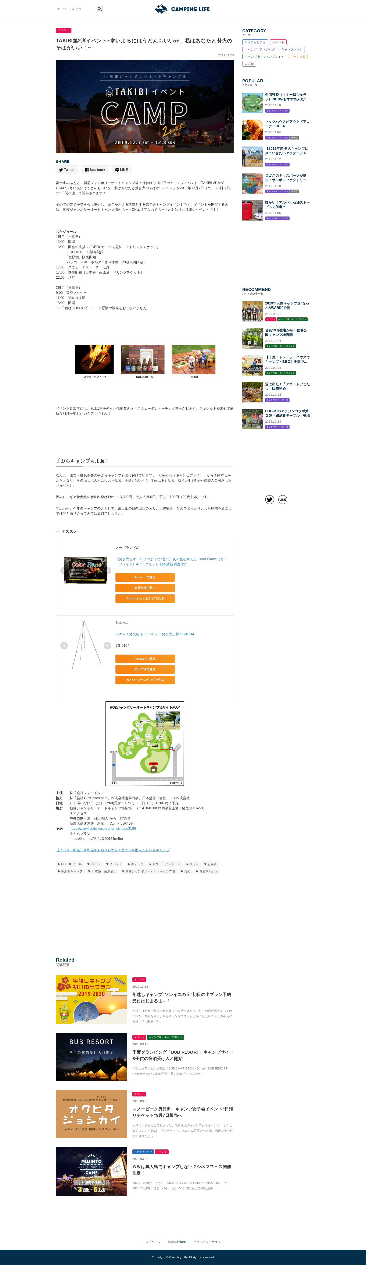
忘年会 (212, 864)
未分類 (249, 64)
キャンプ (137, 864)
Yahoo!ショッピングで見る (145, 598)
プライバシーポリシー (208, 1242)
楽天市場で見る (145, 587)
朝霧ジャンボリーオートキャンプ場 (150, 871)
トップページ (152, 1242)
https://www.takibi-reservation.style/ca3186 (103, 828)
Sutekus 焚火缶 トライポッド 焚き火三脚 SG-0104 (154, 634)
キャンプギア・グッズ (260, 49)
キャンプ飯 (297, 56)
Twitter (69, 170)
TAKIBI (96, 864)
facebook (97, 170)
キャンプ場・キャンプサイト (264, 56)
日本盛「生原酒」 (104, 871)
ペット (194, 864)
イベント (64, 30)
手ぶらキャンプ (72, 871)
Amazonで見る (145, 577)
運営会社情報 (177, 1242)
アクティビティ (255, 42)
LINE (124, 170)
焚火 (187, 871)
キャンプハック (291, 49)
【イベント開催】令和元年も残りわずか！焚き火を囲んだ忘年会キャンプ (113, 850)
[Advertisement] (145, 914)
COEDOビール (71, 864)
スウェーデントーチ (166, 864)
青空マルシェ (208, 871)
